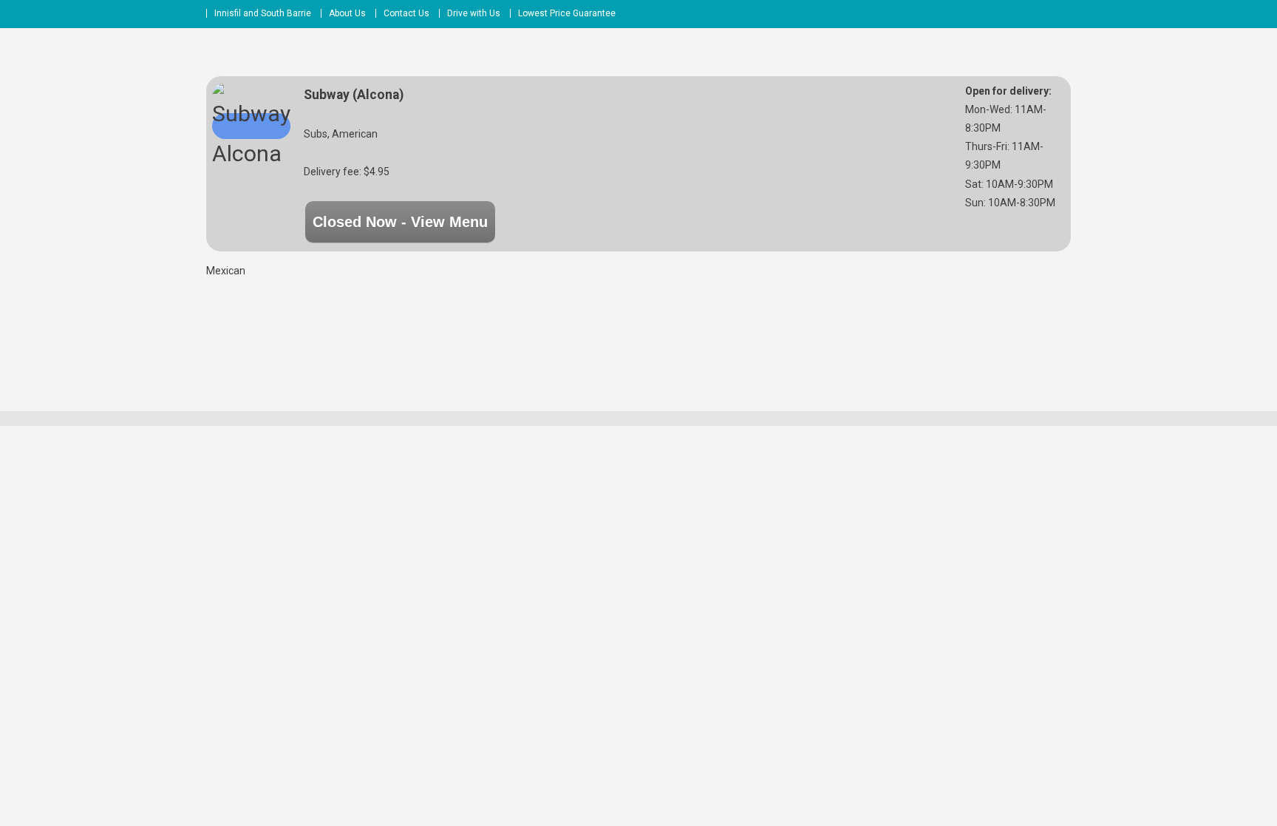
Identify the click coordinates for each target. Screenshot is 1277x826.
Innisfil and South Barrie (262, 13)
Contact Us (406, 13)
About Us (347, 13)
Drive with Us (473, 13)
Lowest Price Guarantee (567, 13)
